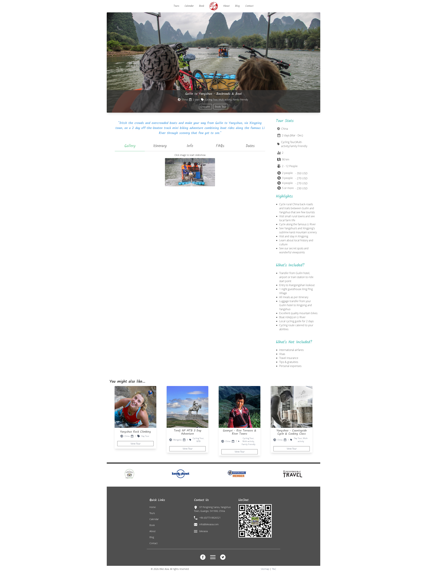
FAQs (220, 146)
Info (190, 146)
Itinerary (160, 146)
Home (152, 507)
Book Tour (221, 106)
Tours (176, 6)
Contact (249, 6)
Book (201, 6)
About (226, 6)
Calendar (189, 6)
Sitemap (265, 568)
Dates (250, 146)
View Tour (135, 443)
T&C (274, 568)
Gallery (129, 146)
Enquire (205, 106)
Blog (237, 6)
